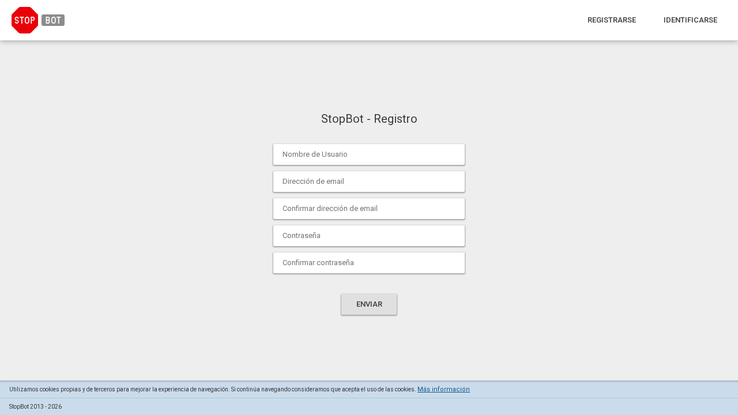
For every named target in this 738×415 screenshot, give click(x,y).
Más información (443, 389)
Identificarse (690, 20)
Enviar (369, 304)
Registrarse (612, 20)
